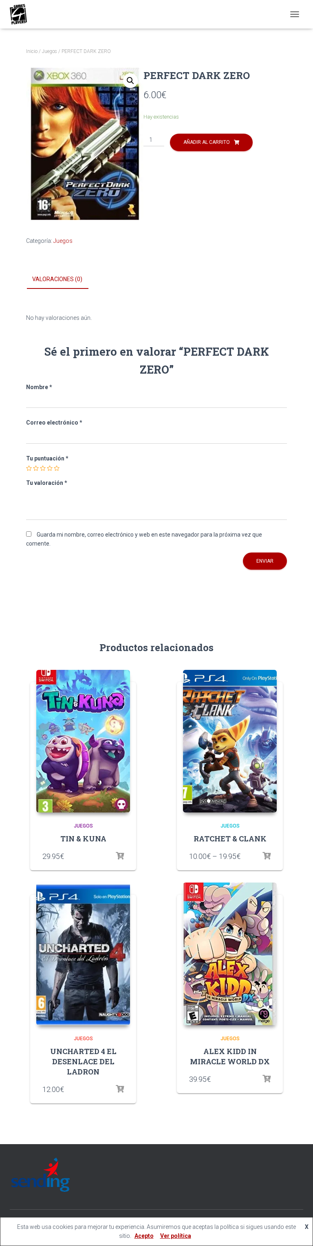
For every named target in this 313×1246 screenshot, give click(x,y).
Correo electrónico (54, 422)
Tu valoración (46, 483)
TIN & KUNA (83, 838)
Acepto (144, 1236)
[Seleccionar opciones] (120, 856)
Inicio (31, 51)
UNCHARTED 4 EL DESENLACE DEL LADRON (83, 1061)
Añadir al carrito (206, 142)
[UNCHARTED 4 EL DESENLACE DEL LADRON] (83, 954)
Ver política (175, 1236)
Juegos (49, 51)
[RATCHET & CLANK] (230, 741)
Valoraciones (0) (57, 279)
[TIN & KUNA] (83, 741)
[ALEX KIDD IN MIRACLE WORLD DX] (230, 954)
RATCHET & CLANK (230, 838)
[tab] (63, 279)
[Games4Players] (21, 14)
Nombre (39, 387)
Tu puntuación (47, 458)
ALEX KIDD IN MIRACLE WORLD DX (230, 1056)
